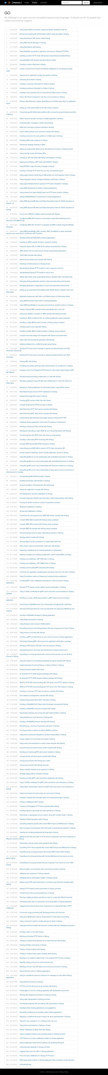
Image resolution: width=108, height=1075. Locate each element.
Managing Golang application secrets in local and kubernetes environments (45, 281)
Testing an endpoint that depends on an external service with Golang (43, 940)
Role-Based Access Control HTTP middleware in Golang (38, 392)
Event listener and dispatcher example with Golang (37, 695)
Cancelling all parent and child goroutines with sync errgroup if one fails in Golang (47, 628)
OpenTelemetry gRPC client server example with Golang (38, 413)
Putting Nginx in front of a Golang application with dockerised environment (44, 990)
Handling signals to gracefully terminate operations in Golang (40, 810)
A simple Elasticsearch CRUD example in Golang (36, 405)
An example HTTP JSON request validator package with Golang (41, 678)
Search (86, 3)
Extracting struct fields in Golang (30, 79)
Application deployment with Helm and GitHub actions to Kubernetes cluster (45, 296)
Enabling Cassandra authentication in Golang (35, 481)
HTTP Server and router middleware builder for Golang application (42, 1038)
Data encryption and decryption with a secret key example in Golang (42, 869)
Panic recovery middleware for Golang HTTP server (37, 1056)
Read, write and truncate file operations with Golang (37, 340)
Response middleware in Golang (30, 507)
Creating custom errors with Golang (31, 932)
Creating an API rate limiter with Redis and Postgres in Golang (40, 158)
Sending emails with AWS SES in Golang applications (37, 238)
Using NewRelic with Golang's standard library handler (38, 60)
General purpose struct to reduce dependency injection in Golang (41, 533)
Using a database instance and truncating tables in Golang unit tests (42, 1034)
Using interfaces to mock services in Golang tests (36, 717)
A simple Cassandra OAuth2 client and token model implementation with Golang (46, 498)
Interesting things (25, 1064)
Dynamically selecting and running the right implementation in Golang (43, 713)
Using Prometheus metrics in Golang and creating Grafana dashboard (43, 576)
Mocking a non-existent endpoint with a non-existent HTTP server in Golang (45, 958)
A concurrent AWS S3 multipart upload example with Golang (40, 214)
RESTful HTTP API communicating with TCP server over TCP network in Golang (46, 687)
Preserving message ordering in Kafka (32, 144)
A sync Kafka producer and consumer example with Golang (39, 131)
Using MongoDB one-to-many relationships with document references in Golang (46, 465)
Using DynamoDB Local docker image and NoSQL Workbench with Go (43, 30)
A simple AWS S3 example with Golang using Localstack (38, 528)
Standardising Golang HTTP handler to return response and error (41, 268)
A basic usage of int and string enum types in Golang (37, 739)
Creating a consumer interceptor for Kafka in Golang (37, 84)
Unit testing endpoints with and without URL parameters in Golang (42, 1003)
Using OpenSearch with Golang (30, 47)
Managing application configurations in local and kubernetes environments (44, 285)
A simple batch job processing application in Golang (37, 893)
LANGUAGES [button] (98, 3)
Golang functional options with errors (32, 669)
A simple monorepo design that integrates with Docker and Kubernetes (43, 335)
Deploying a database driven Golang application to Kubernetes (40, 550)
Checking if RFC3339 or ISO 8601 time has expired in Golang (40, 645)
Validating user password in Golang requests (34, 873)
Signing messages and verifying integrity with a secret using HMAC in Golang (45, 554)
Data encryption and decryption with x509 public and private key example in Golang (47, 828)
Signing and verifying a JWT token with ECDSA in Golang (39, 162)
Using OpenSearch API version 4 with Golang (35, 38)
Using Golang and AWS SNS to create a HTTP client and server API (42, 448)
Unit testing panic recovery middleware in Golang (36, 494)
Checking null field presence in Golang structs (35, 264)
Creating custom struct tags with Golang (33, 327)
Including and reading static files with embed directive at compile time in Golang (46, 366)
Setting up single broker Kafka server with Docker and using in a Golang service (46, 149)
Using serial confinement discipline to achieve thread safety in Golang (43, 734)
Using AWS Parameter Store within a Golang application (38, 301)
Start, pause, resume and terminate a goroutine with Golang (40, 546)
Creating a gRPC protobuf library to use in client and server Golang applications (46, 637)
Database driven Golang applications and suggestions (38, 1008)
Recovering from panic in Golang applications (35, 971)
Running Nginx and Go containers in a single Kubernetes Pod (40, 541)
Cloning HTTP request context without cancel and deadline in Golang (43, 587)
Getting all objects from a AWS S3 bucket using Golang (38, 344)
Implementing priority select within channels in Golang (38, 700)
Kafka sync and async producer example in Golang (37, 127)
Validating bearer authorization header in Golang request (39, 878)
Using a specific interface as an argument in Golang (37, 769)
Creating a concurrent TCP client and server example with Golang (41, 691)
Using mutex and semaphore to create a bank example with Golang (42, 743)
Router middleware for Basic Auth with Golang (35, 1029)
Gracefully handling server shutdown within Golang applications (41, 1012)
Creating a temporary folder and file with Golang (36, 426)
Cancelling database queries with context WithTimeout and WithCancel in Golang (47, 823)
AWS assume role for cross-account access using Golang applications (43, 251)
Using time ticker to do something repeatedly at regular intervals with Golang (45, 661)
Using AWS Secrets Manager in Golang (33, 43)
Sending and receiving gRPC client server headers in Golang (40, 752)
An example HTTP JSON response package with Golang (38, 674)
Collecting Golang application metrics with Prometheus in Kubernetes (43, 422)
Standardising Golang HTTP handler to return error (37, 272)
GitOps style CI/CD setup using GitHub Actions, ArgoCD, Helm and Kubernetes (46, 277)
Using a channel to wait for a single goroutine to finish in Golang (41, 921)
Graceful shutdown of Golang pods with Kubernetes (37, 485)
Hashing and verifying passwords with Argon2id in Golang (39, 832)
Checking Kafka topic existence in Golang (33, 140)
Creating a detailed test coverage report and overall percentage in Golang (44, 797)
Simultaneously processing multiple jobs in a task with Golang (40, 376)
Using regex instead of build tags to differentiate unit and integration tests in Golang (47, 175)
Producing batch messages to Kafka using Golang (36, 123)
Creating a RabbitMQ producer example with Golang (37, 721)
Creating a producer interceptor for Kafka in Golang (37, 88)
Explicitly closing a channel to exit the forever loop (36, 962)
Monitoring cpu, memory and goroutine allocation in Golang (39, 726)
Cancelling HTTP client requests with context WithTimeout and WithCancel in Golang (48, 847)
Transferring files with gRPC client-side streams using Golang (40, 435)
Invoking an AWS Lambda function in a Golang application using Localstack (45, 318)
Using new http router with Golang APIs (33, 153)
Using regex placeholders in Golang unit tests (35, 999)
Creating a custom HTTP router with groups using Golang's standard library (45, 56)
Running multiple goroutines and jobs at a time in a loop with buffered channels (46, 897)
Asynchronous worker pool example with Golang (36, 259)
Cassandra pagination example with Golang (34, 489)
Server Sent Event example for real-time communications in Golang (42, 97)
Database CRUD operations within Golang (34, 819)
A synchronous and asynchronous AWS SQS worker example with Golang (44, 515)
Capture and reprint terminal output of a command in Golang (40, 793)
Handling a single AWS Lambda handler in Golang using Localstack (42, 322)
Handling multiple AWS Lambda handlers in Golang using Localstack (42, 331)
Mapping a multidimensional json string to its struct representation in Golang (45, 1016)
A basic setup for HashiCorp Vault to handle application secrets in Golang (44, 452)
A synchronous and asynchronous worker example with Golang (41, 748)
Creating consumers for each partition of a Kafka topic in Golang (41, 136)
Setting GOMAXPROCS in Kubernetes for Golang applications (40, 197)
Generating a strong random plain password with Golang (38, 843)
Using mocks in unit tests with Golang (32, 632)
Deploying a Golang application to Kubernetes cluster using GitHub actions (44, 387)
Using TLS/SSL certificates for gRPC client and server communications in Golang (47, 782)
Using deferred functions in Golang (31, 982)
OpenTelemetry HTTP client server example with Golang (38, 409)
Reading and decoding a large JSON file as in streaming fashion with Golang (45, 431)
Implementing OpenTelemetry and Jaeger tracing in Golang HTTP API (43, 418)
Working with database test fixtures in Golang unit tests (38, 995)
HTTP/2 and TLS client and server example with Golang (38, 986)
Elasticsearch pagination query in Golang (33, 396)
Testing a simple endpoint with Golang (32, 949)
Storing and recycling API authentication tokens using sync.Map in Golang (44, 34)
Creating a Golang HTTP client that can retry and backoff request (41, 171)
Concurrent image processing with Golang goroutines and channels (42, 912)
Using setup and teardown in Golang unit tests (35, 1025)
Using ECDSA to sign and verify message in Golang (37, 166)
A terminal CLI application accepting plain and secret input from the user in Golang (47, 572)
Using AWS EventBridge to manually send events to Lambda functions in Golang (46, 305)
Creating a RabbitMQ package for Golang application (37, 615)
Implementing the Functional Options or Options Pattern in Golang (42, 665)
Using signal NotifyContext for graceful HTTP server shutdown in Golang (44, 184)
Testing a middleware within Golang (31, 802)
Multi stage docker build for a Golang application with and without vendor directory (47, 1060)
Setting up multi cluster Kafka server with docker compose (39, 108)
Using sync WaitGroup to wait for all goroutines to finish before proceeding (44, 917)
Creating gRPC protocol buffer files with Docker (35, 400)
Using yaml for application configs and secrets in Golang (38, 75)
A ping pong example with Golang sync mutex (35, 761)
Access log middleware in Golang (31, 511)
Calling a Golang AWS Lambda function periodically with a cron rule (42, 309)
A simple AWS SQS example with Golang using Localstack (39, 520)
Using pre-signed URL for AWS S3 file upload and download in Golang (43, 246)
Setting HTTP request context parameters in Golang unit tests (40, 888)
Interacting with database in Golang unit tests (35, 1047)
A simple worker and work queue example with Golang (38, 756)
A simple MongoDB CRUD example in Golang (35, 476)
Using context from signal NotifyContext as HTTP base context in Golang (44, 192)
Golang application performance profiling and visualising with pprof (42, 1043)
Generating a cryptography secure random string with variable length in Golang (46, 815)
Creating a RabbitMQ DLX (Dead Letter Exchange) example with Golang (44, 704)
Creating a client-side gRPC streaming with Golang (37, 439)
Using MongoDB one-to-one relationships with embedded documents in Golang (46, 457)
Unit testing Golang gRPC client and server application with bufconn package (45, 641)
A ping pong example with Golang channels (34, 765)
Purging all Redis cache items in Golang (33, 945)
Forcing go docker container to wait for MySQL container (38, 730)
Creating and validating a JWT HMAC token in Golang (38, 563)
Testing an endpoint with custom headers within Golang (38, 954)
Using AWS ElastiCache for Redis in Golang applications (38, 188)
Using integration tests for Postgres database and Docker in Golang (42, 179)
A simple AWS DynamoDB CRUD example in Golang (37, 444)
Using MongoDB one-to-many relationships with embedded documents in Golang (47, 461)
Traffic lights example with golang (31, 255)
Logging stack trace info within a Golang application (37, 1051)
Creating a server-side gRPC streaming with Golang (37, 567)
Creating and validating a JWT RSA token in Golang (37, 559)
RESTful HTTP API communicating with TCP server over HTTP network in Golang (47, 682)
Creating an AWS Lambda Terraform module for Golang (38, 242)
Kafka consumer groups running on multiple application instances (41, 118)
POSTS (34, 3)
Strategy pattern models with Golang (32, 537)
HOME (27, 3)
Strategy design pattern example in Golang (34, 774)
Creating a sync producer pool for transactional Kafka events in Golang (43, 92)
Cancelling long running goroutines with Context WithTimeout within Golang (45, 852)
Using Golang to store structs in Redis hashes (35, 624)
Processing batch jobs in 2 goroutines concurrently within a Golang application (46, 901)
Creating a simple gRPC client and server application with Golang (41, 778)
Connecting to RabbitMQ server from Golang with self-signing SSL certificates (45, 604)
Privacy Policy (63, 1072)
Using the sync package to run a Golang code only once (38, 1021)
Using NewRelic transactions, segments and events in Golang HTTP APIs (44, 51)
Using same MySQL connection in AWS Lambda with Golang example (43, 314)
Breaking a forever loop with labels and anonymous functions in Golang (43, 967)
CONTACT (43, 3)
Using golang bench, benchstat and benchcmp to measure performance (44, 650)
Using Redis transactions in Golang (31, 619)
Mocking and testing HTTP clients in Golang (34, 936)
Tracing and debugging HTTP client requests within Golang (39, 806)
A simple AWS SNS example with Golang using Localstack (39, 524)
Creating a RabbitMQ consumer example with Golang (37, 708)
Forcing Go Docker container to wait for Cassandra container (40, 502)
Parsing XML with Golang (28, 361)
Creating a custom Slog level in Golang (33, 64)
